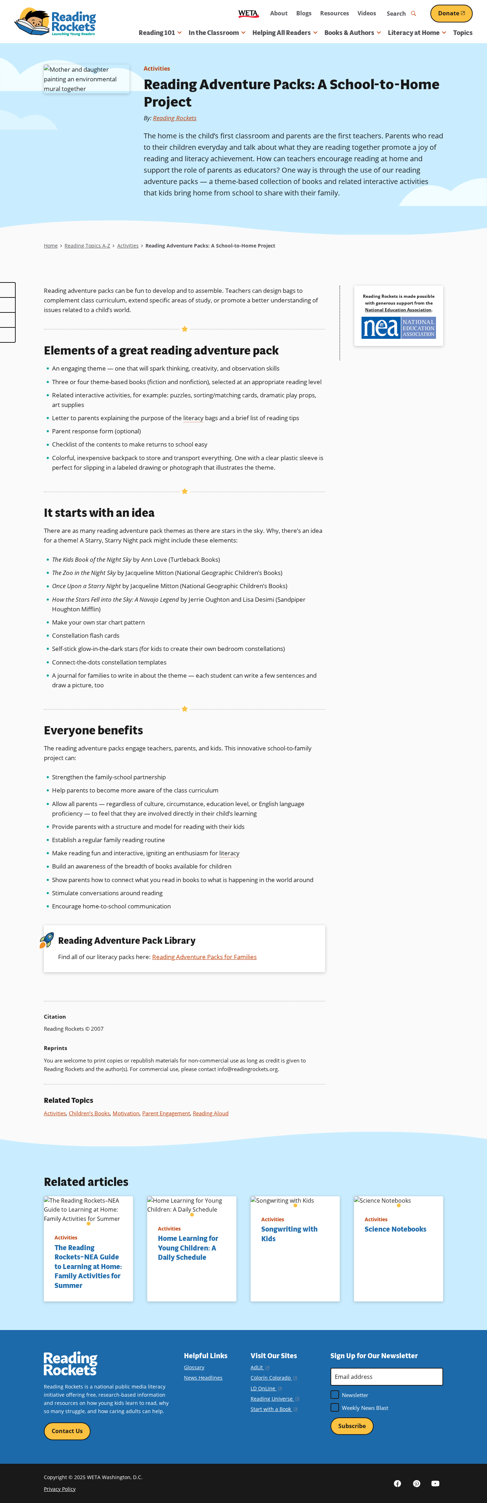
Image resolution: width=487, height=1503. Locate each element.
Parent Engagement (166, 1113)
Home (51, 245)
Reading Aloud (211, 1113)
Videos (367, 13)
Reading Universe (275, 1398)
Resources (334, 13)
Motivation (126, 1113)
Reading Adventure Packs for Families (204, 957)
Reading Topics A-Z (87, 245)
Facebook (397, 1483)
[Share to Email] (8, 320)
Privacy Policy (60, 1489)
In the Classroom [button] (214, 32)
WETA (249, 13)
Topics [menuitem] (463, 32)
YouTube (435, 1483)
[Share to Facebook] (8, 290)
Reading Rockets (174, 118)
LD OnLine (266, 1388)
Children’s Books (89, 1113)
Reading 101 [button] (157, 32)
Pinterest (416, 1483)
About (279, 13)
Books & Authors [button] (349, 32)
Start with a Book (274, 1409)
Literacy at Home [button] (414, 32)
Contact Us (67, 1431)
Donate (455, 13)
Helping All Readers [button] (281, 32)
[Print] (8, 335)
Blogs (304, 13)
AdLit (260, 1367)
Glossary (194, 1367)
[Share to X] (8, 305)
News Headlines (203, 1377)
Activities (157, 68)
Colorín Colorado (274, 1377)
